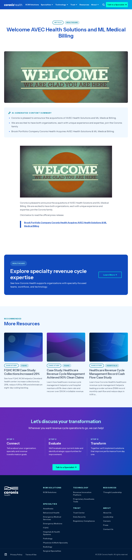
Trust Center (79, 513)
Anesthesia (48, 508)
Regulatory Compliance (84, 521)
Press (105, 525)
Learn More (109, 274)
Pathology (47, 538)
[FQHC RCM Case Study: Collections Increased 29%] (23, 364)
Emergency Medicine (52, 523)
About (94, 4)
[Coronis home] (13, 4)
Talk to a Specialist (115, 4)
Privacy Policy (16, 555)
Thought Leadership (112, 492)
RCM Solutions (32, 4)
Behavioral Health (51, 513)
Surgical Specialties (52, 551)
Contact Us (108, 529)
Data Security (79, 517)
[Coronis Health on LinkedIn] (5, 554)
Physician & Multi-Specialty (55, 543)
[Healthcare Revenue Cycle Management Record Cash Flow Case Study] (108, 364)
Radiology (47, 547)
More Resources (22, 323)
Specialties (46, 4)
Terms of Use (30, 555)
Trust (72, 4)
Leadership (108, 517)
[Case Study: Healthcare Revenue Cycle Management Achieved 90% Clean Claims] (66, 364)
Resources (84, 4)
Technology (60, 4)
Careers (106, 521)
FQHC (46, 528)
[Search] (103, 4)
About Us (107, 513)
